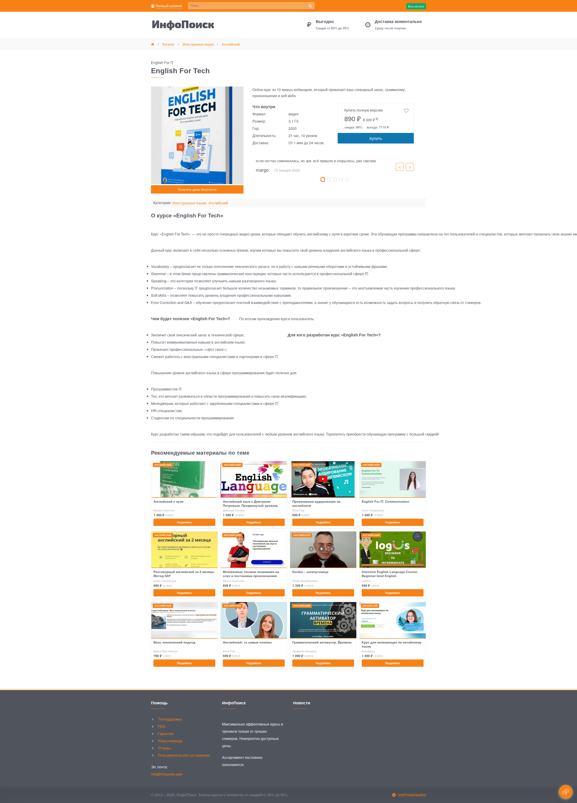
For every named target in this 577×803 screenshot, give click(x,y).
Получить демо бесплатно (197, 189)
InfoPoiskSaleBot (412, 794)
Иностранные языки (189, 203)
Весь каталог (416, 6)
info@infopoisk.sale (167, 774)
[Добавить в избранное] (406, 111)
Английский (218, 203)
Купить (375, 138)
